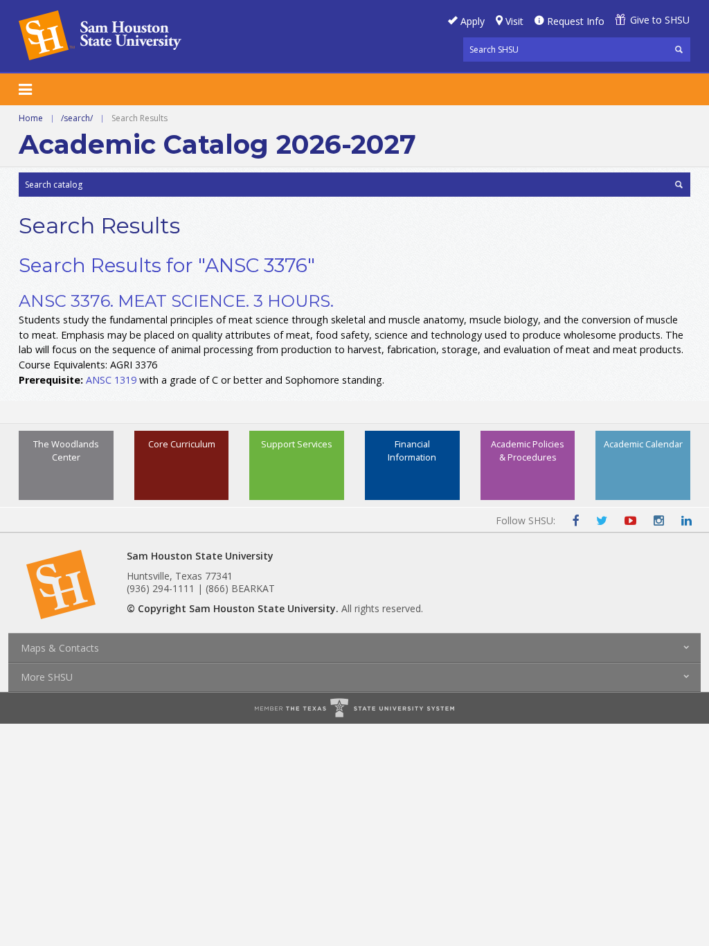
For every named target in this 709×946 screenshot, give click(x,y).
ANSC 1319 (111, 379)
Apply (472, 21)
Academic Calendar (643, 444)
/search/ (77, 118)
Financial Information (412, 450)
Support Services (296, 444)
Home (31, 118)
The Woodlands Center (66, 450)
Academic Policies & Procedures (527, 450)
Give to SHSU (660, 19)
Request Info (575, 21)
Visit (514, 21)
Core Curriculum (181, 444)
